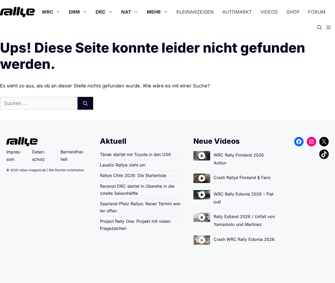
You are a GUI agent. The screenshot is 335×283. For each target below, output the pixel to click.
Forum (316, 12)
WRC (47, 12)
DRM (74, 12)
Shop (293, 12)
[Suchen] (85, 103)
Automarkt (237, 12)
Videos (269, 12)
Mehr (154, 12)
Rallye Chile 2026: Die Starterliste (133, 175)
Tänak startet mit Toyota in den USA (135, 154)
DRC (100, 12)
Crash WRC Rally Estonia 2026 (244, 239)
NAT (126, 12)
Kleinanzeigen (195, 12)
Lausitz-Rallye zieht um (123, 165)
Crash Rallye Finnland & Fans (242, 177)
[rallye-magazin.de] (17, 12)
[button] (321, 28)
